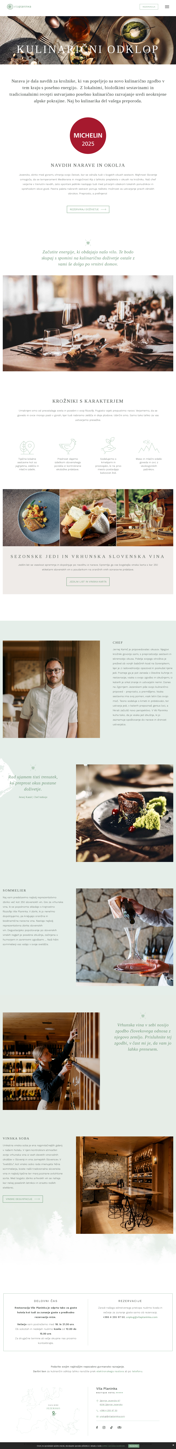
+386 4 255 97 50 (114, 1317)
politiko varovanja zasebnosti (113, 1446)
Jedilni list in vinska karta (88, 581)
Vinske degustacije (19, 1199)
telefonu (137, 1371)
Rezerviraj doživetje (84, 209)
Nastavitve (134, 1446)
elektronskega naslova (110, 1371)
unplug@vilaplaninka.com (142, 1317)
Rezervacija (149, 7)
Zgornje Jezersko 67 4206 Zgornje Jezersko (111, 1402)
